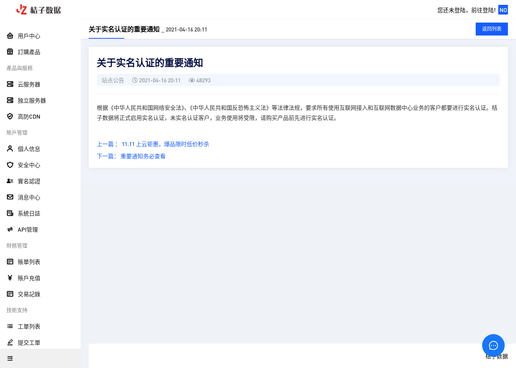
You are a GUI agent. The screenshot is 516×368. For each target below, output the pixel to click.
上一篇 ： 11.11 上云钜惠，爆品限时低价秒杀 (153, 143)
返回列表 (491, 29)
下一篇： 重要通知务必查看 (131, 155)
